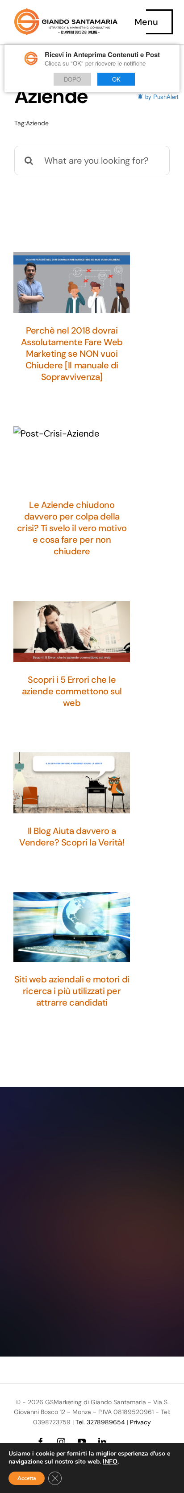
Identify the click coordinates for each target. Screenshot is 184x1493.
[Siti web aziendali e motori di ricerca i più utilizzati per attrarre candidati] (71, 927)
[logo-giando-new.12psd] (65, 12)
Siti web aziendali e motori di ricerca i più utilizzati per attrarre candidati (72, 990)
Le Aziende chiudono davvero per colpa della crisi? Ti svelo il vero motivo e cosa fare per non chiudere (72, 528)
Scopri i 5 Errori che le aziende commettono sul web (72, 691)
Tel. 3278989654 (100, 1422)
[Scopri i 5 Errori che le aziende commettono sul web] (71, 631)
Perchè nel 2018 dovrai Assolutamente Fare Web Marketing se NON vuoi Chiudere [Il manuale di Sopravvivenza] (72, 354)
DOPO (72, 79)
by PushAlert (162, 96)
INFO (110, 1462)
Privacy (140, 1422)
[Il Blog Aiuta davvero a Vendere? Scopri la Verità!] (71, 782)
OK (116, 79)
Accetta (26, 1478)
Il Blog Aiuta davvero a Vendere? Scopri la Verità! (72, 836)
